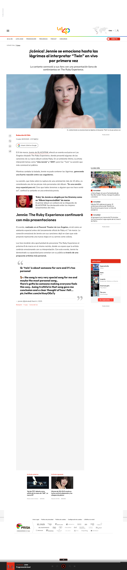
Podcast (53, 39)
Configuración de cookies (75, 519)
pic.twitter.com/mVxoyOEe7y (37, 293)
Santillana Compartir (70, 524)
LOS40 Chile (63, 30)
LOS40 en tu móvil (89, 519)
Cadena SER (79, 524)
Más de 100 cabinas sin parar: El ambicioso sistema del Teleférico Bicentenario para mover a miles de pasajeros (103, 207)
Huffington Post (43, 527)
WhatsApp (10, 146)
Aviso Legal (36, 519)
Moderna (49, 530)
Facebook (10, 136)
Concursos (63, 39)
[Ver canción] (96, 267)
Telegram (10, 151)
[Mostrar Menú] (9, 30)
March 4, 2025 (37, 301)
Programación (31, 39)
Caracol (98, 524)
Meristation (94, 530)
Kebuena (97, 527)
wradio (60, 527)
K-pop (26, 305)
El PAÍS (41, 524)
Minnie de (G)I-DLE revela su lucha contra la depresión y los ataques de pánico (61, 493)
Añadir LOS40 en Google (29, 145)
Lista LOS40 (19, 39)
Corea (18, 45)
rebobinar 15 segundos (57, 566)
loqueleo (84, 530)
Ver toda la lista (105, 300)
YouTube (59, 506)
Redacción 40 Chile (23, 135)
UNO (54, 527)
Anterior (52, 566)
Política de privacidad (47, 519)
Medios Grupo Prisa (23, 531)
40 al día (10, 39)
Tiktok (51, 506)
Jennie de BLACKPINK (39, 152)
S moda (76, 530)
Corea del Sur (33, 305)
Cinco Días (67, 527)
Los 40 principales (50, 524)
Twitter (10, 141)
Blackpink (19, 305)
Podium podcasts (59, 530)
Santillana (60, 524)
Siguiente (74, 566)
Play (63, 566)
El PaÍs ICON (68, 530)
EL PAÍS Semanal (82, 527)
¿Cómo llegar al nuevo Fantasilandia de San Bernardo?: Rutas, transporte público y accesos (105, 195)
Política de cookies (60, 519)
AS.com (85, 524)
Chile (110, 31)
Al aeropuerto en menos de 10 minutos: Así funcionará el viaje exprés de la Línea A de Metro (106, 219)
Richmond (40, 530)
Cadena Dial (75, 527)
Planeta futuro (89, 527)
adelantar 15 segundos (70, 566)
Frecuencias (43, 39)
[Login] (118, 30)
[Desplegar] (63, 559)
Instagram (55, 506)
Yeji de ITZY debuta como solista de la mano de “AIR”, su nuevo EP (37, 493)
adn (91, 524)
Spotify (71, 506)
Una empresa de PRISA (23, 526)
